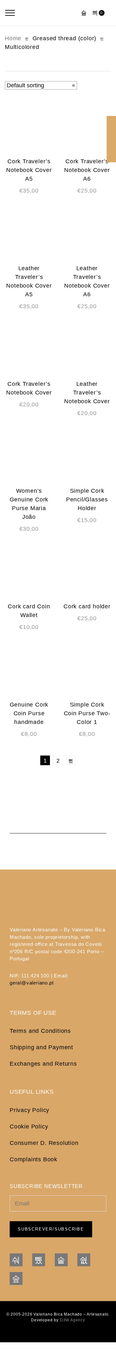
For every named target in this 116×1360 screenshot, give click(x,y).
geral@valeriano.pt (31, 982)
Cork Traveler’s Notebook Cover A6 (87, 170)
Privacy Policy (29, 1110)
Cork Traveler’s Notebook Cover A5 (29, 170)
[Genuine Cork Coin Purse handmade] (29, 670)
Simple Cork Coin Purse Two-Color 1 (87, 713)
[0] (95, 13)
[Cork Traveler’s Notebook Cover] (29, 349)
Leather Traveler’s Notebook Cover (87, 392)
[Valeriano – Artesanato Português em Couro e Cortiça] (48, 13)
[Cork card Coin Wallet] (29, 571)
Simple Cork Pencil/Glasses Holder (87, 499)
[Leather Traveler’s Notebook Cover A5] (29, 233)
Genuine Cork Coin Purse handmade (29, 713)
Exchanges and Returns (43, 1063)
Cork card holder (87, 606)
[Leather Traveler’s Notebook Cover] (87, 349)
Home (13, 38)
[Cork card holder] (87, 571)
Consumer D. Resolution (44, 1143)
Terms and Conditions (40, 1031)
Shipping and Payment (41, 1047)
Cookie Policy (29, 1126)
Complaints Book (33, 1159)
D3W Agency (72, 1320)
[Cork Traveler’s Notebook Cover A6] (87, 126)
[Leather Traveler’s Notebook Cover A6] (87, 233)
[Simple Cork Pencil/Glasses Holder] (87, 456)
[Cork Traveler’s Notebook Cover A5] (29, 126)
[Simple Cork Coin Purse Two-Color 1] (87, 670)
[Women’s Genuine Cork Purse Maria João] (29, 456)
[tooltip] (111, 120)
